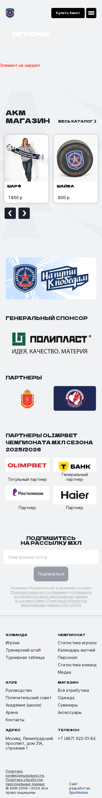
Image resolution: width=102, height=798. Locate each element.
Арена (12, 712)
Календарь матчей (76, 650)
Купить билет (68, 13)
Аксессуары (70, 712)
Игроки (13, 642)
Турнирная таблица (25, 657)
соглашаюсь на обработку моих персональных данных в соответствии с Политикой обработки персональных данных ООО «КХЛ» (53, 598)
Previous (10, 213)
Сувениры (68, 705)
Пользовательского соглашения (38, 592)
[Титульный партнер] (27, 465)
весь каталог (75, 121)
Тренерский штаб (23, 650)
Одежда (66, 697)
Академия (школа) (24, 705)
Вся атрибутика (73, 690)
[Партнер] (27, 493)
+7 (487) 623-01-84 (76, 738)
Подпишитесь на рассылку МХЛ (51, 540)
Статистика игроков (78, 642)
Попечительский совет (29, 697)
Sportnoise (78, 792)
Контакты (15, 719)
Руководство (19, 690)
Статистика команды (78, 664)
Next (24, 213)
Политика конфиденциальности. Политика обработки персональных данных (25, 777)
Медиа (64, 672)
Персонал (67, 657)
